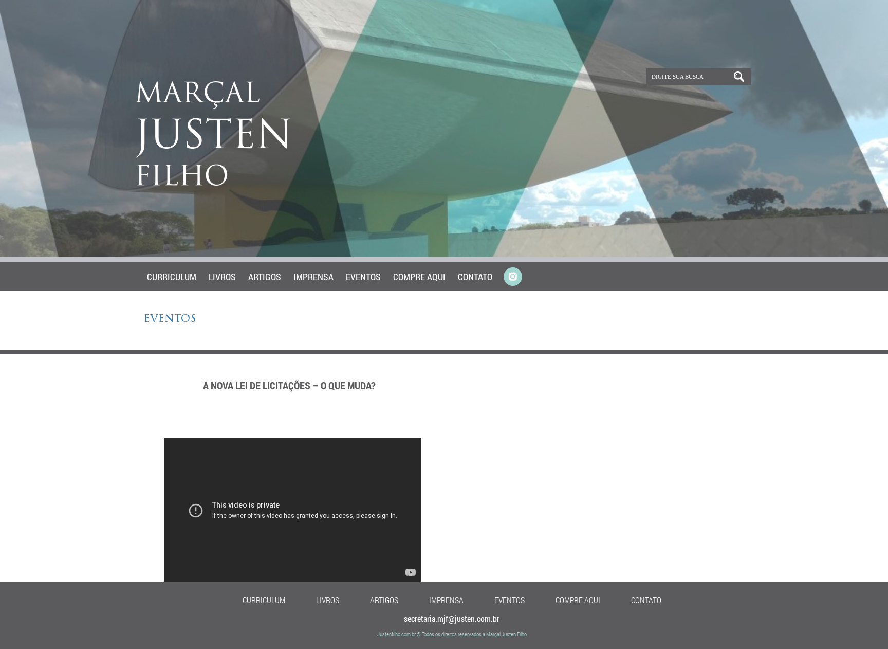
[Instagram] (512, 277)
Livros (222, 277)
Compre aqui (419, 277)
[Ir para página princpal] (214, 183)
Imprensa (313, 277)
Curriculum (171, 277)
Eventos (363, 277)
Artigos (264, 277)
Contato (475, 277)
